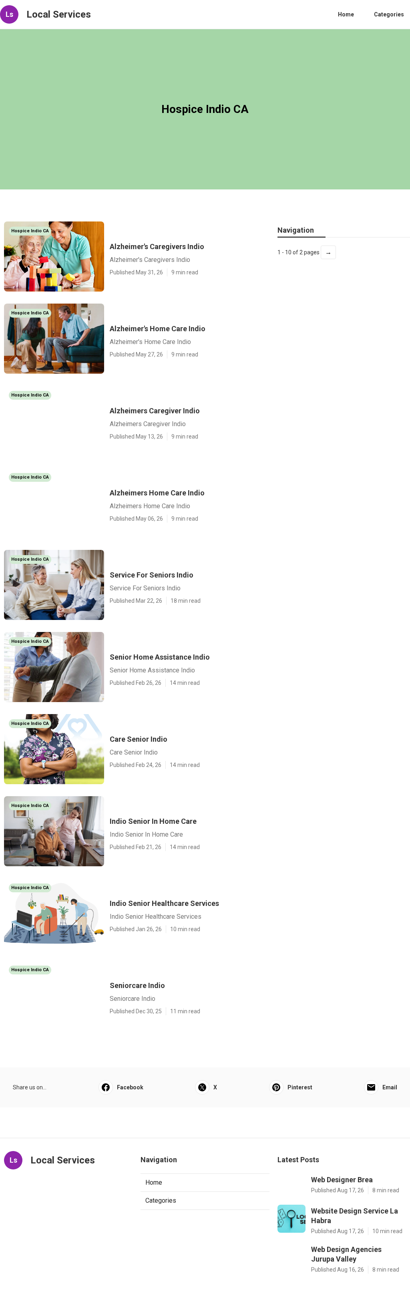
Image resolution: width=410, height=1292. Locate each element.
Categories (389, 14)
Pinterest (299, 1087)
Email (389, 1087)
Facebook (130, 1087)
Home (346, 14)
